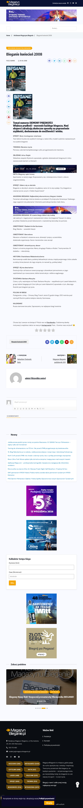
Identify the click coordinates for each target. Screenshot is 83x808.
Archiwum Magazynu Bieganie (23, 35)
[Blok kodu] (34, 408)
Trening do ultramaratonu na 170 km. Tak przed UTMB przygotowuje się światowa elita (38, 448)
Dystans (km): (14, 563)
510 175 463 (12, 748)
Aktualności (32, 764)
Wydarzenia (32, 787)
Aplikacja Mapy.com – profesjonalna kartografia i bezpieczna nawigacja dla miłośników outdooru (38, 464)
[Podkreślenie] (20, 408)
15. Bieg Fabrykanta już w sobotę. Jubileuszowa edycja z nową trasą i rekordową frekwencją (40, 452)
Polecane (32, 775)
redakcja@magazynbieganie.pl (19, 752)
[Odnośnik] (37, 408)
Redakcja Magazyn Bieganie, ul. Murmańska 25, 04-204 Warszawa (22, 742)
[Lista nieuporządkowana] (29, 408)
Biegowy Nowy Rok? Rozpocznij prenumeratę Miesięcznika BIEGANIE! (41, 696)
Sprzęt (14, 781)
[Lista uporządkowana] (26, 408)
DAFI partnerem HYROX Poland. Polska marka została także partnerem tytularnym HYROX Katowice (39, 474)
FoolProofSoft (59, 804)
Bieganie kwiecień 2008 (19, 342)
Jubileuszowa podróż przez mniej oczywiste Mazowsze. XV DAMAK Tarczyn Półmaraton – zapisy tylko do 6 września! (39, 443)
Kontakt (47, 741)
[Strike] (23, 408)
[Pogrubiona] (15, 408)
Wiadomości (14, 787)
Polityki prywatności (46, 798)
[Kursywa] (17, 408)
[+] (43, 408)
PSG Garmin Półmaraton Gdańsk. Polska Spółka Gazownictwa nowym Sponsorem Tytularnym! (41, 479)
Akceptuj (49, 803)
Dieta (32, 770)
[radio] (36, 330)
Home (8, 35)
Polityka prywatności (52, 745)
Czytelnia (14, 770)
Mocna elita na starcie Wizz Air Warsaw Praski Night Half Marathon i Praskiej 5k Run (37, 469)
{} (40, 408)
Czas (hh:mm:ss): (15, 572)
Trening (32, 781)
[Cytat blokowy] (32, 408)
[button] (35, 708)
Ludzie (14, 775)
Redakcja (47, 736)
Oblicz (12, 583)
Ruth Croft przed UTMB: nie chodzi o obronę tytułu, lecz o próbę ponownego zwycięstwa (39, 456)
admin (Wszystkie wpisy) (35, 378)
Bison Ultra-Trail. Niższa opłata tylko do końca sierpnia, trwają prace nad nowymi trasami (39, 459)
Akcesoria (14, 764)
